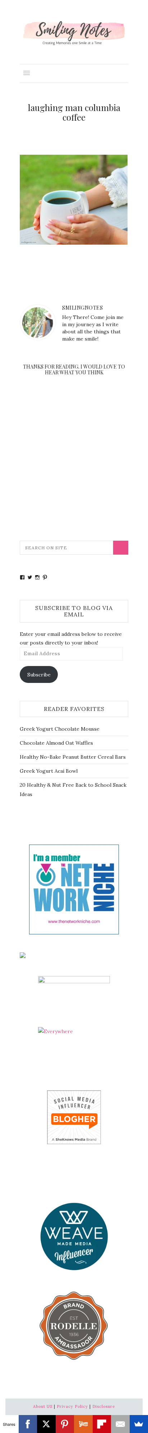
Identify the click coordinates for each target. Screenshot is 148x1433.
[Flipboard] (102, 1424)
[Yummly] (83, 1424)
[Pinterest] (65, 1424)
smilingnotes (82, 307)
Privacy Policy (72, 1406)
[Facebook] (28, 1424)
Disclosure (103, 1406)
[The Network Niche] (74, 889)
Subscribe (39, 674)
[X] (46, 1424)
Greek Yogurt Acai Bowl (49, 771)
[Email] (120, 1424)
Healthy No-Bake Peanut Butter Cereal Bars (73, 757)
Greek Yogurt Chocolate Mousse (60, 729)
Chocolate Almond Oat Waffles (56, 743)
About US (42, 1406)
